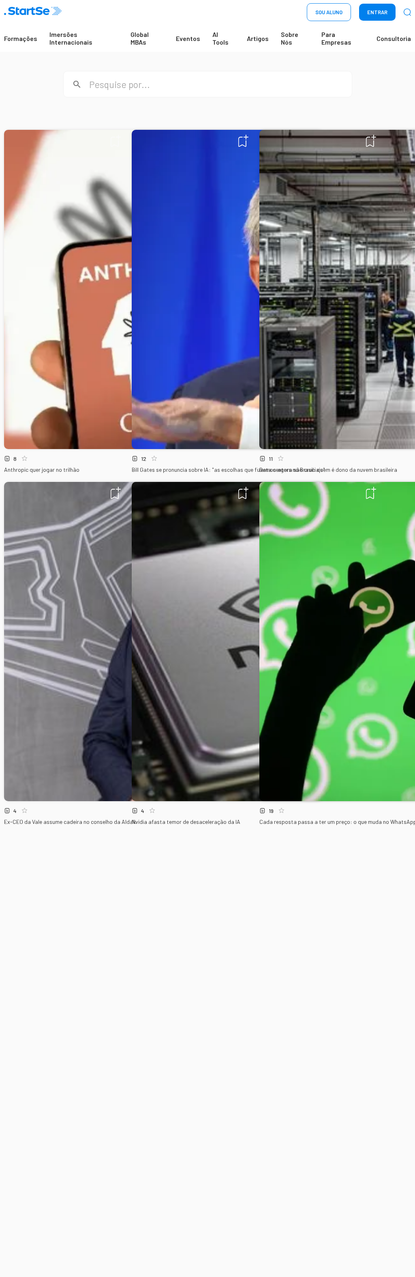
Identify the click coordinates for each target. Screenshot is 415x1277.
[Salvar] (116, 141)
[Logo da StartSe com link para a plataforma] (33, 12)
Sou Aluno (328, 12)
